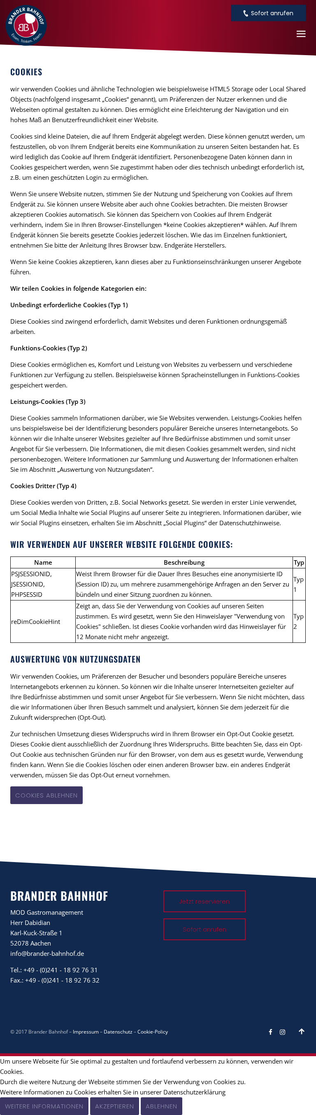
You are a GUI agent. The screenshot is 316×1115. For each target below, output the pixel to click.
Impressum (86, 1031)
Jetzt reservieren (204, 901)
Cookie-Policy (152, 1031)
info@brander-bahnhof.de (47, 953)
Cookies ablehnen (46, 795)
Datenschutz (118, 1031)
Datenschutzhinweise (249, 523)
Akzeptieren (114, 1106)
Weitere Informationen (44, 1106)
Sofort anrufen (272, 13)
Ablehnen (161, 1106)
